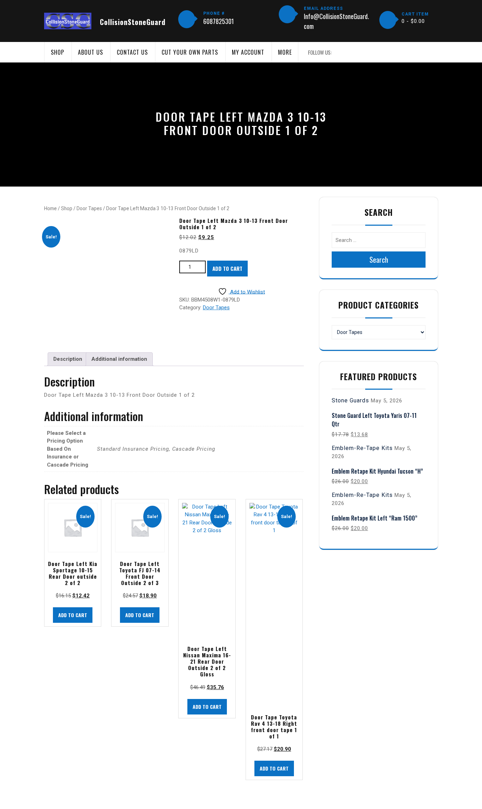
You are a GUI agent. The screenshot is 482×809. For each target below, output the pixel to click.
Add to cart (227, 268)
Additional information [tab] (119, 359)
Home (50, 208)
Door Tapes (89, 208)
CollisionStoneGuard (132, 22)
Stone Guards (350, 400)
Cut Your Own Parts (190, 52)
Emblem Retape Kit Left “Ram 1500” (374, 518)
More (285, 52)
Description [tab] (67, 359)
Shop (57, 52)
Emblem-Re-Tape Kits (362, 448)
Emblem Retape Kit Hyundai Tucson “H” (377, 471)
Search (378, 259)
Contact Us (132, 52)
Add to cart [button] (72, 615)
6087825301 (218, 21)
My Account (248, 52)
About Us (90, 52)
